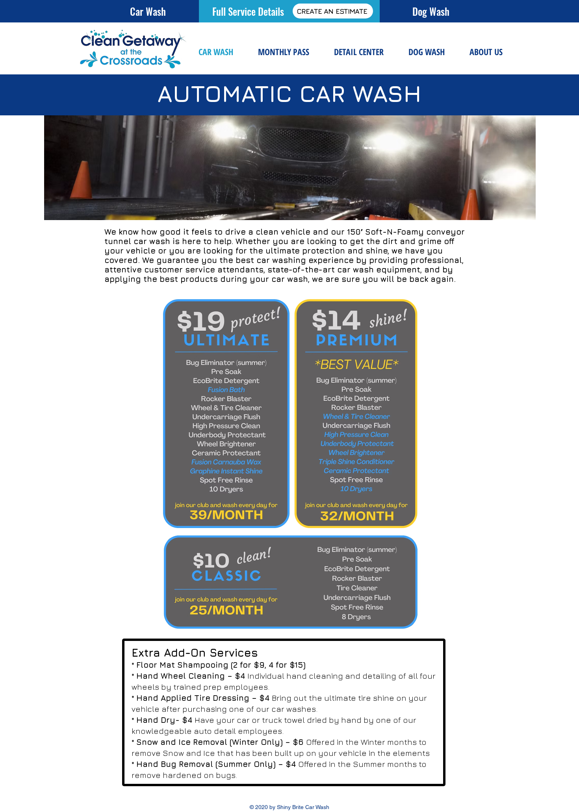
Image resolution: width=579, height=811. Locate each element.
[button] (358, 51)
